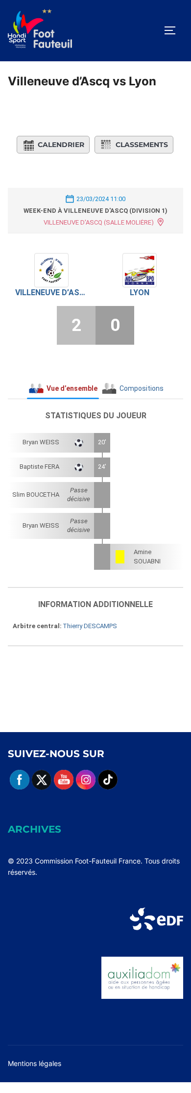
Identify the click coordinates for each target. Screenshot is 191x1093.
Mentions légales (34, 1063)
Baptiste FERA (39, 466)
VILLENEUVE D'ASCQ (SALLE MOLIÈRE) (99, 222)
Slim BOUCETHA (35, 494)
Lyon (139, 292)
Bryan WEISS (41, 442)
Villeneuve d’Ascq (51, 292)
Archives (34, 829)
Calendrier (61, 144)
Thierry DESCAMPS (90, 626)
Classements (142, 144)
